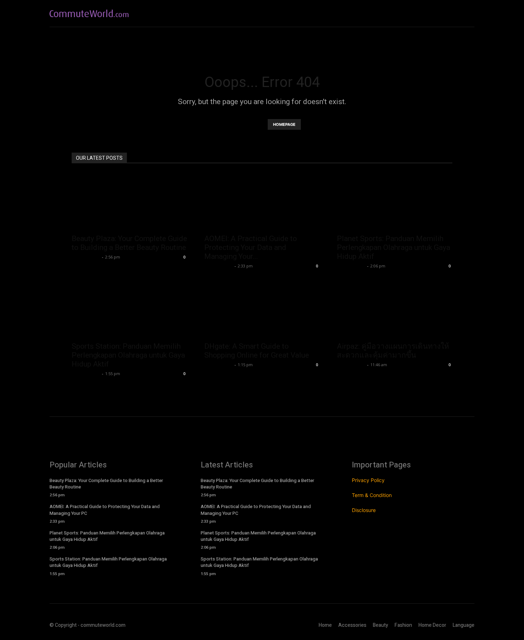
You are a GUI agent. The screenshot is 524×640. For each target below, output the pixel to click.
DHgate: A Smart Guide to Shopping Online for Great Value (256, 350)
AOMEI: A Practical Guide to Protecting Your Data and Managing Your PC (105, 509)
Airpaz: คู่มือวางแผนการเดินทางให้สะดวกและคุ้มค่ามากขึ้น (393, 350)
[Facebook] (438, 13)
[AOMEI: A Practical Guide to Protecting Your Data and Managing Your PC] (262, 201)
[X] (468, 13)
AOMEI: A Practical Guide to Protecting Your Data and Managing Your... (250, 247)
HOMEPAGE (284, 124)
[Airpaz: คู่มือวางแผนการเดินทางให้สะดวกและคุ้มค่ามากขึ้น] (394, 308)
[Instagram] (453, 13)
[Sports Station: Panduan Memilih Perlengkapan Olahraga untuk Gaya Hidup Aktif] (129, 308)
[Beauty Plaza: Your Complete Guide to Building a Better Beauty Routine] (129, 201)
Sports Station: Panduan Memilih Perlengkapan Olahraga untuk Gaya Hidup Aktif (128, 355)
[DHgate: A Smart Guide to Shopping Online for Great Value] (262, 308)
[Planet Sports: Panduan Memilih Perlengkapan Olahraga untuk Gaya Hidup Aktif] (394, 201)
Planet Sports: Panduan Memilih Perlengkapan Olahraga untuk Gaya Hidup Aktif (393, 247)
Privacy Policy (368, 480)
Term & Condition (372, 495)
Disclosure (364, 510)
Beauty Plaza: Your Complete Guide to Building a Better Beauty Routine (129, 243)
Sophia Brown (86, 257)
